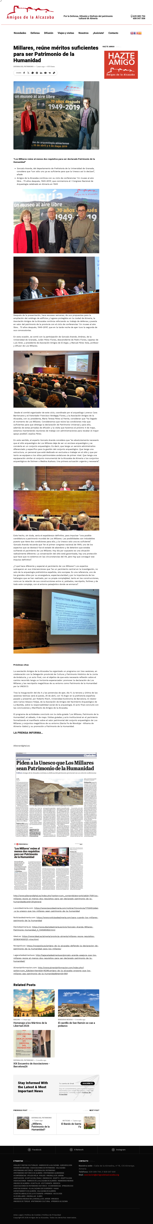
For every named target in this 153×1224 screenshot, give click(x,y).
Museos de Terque (22, 1201)
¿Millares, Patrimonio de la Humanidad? (40, 1126)
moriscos (48, 1178)
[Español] (140, 33)
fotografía (47, 1183)
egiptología (67, 1178)
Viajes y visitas (66, 33)
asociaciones (20, 1181)
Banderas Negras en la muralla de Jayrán (32, 1199)
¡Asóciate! (98, 33)
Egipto (57, 1178)
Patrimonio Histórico (24, 1170)
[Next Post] (89, 1123)
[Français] (136, 33)
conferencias (20, 1175)
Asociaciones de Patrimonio (43, 1168)
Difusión (48, 33)
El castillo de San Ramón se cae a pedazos (76, 1024)
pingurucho (68, 1186)
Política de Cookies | (33, 1215)
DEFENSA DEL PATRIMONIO (23, 66)
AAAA (57, 1188)
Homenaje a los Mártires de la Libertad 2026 (30, 1024)
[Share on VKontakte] (50, 73)
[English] (132, 33)
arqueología (66, 1165)
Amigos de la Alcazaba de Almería (42, 1181)
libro (40, 1196)
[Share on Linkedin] (41, 73)
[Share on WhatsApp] (32, 73)
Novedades (20, 33)
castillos (36, 1183)
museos (55, 1199)
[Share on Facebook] (24, 73)
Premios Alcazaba (60, 1201)
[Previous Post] (23, 1123)
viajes (42, 1175)
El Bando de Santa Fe (71, 1125)
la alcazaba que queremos (41, 1188)
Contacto (113, 33)
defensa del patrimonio (45, 1170)
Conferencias (55, 1186)
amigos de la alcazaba (49, 1165)
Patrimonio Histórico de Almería (28, 1173)
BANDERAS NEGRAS (65, 1019)
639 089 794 (138, 16)
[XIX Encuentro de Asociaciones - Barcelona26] (34, 1043)
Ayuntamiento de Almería (25, 1191)
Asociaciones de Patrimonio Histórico (31, 1186)
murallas (32, 1196)
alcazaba (61, 1168)
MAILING (16, 1019)
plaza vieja (33, 1175)
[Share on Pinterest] (37, 73)
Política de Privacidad (51, 1215)
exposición (19, 1178)
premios (48, 1194)
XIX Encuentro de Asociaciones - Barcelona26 (31, 1065)
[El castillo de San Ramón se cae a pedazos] (78, 1003)
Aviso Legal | (18, 1215)
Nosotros (83, 33)
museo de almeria (22, 1183)
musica (57, 1183)
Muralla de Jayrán (55, 1175)
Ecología (58, 1194)
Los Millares (20, 1196)
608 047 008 (139, 18)
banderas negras (66, 1181)
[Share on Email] (45, 73)
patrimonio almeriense (54, 1173)
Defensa (35, 33)
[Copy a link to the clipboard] (54, 73)
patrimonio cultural (41, 1201)
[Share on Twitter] (28, 73)
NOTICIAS (66, 1121)
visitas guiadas (21, 1188)
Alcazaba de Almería (47, 1191)
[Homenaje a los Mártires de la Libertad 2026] (34, 1003)
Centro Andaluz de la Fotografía (29, 1194)
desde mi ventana (22, 1168)
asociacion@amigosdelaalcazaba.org (101, 1175)
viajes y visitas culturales (26, 1165)
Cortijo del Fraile (34, 1178)
